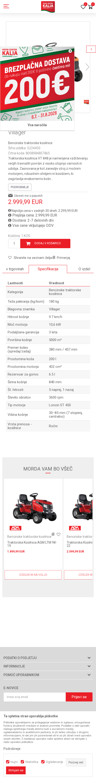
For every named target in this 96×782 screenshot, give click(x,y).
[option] (48, 269)
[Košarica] (90, 7)
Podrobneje (20, 187)
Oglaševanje (54, 762)
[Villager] (75, 528)
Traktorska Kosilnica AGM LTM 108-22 (33, 544)
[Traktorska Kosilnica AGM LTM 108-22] (33, 506)
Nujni (14, 762)
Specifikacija (48, 269)
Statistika (31, 762)
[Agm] (15, 528)
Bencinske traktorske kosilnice (30, 143)
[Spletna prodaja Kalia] (48, 6)
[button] (30, 257)
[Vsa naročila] (37, 84)
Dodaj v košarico (47, 243)
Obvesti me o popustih (28, 195)
